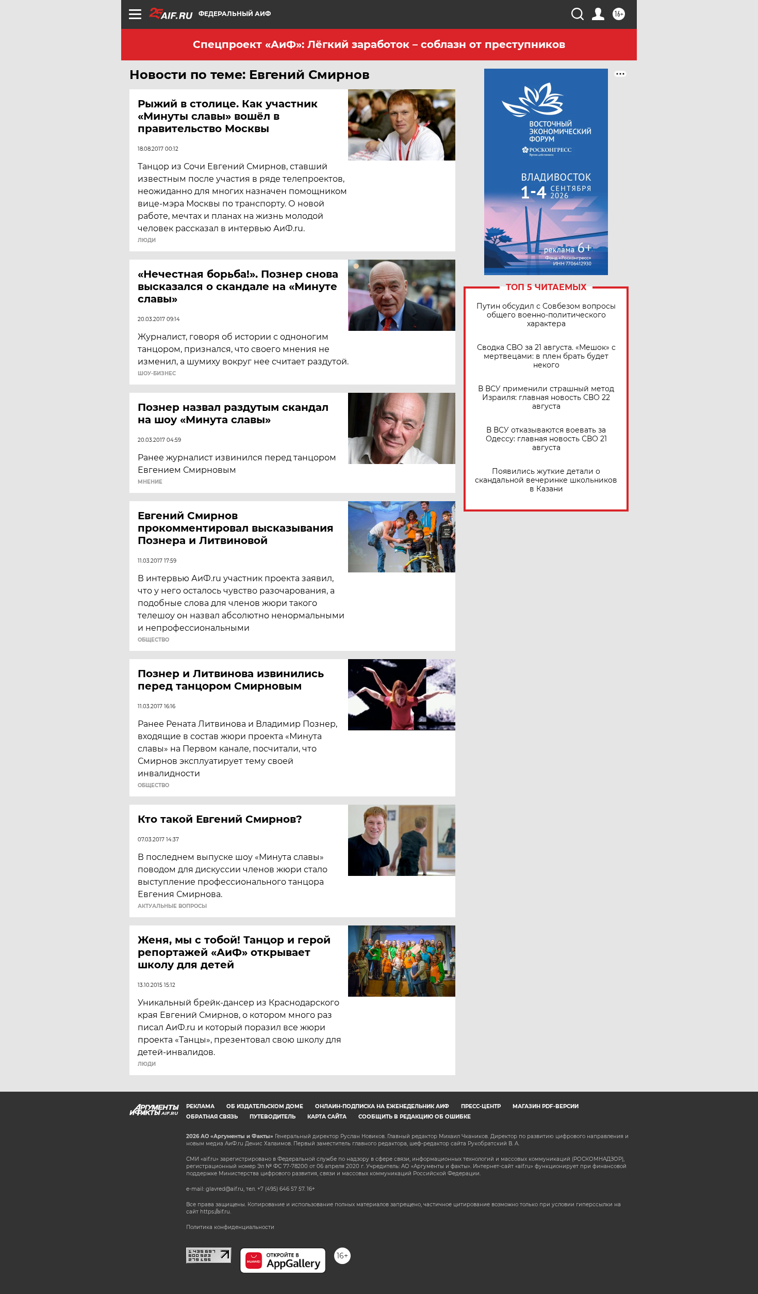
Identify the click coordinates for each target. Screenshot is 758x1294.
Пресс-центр (481, 1106)
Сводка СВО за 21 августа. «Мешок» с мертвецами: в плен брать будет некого (546, 356)
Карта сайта (327, 1116)
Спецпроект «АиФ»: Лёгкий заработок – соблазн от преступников (379, 44)
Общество (153, 640)
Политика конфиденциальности (230, 1227)
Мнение (150, 482)
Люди (147, 240)
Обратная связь (212, 1116)
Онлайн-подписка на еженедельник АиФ (382, 1106)
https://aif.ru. (215, 1211)
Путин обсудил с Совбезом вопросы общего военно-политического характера (546, 315)
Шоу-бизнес (157, 373)
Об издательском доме (264, 1106)
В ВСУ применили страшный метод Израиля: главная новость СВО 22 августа (546, 398)
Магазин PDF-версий (546, 1106)
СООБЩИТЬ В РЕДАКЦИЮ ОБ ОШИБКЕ (414, 1116)
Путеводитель (272, 1116)
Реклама (200, 1106)
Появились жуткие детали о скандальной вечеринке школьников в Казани (546, 480)
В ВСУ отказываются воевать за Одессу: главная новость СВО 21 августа (546, 439)
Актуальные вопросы (172, 906)
